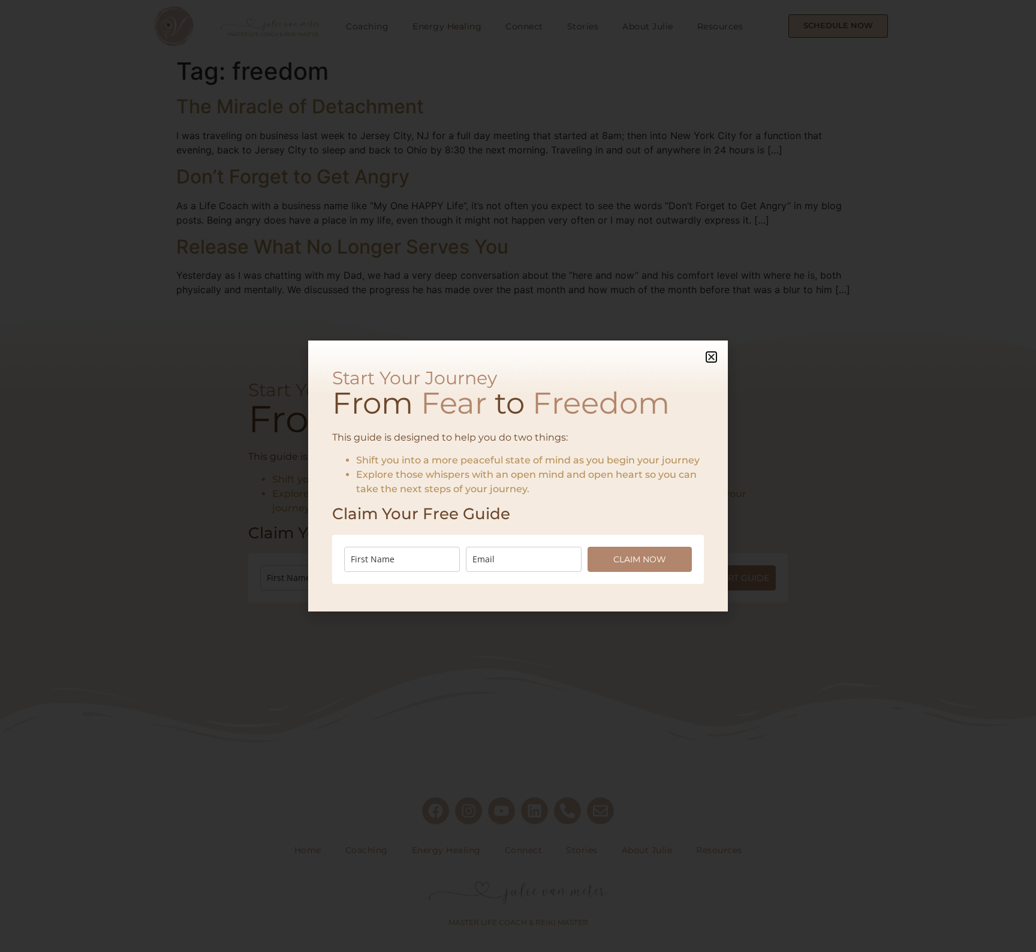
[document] (518, 476)
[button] (711, 357)
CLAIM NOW (639, 559)
